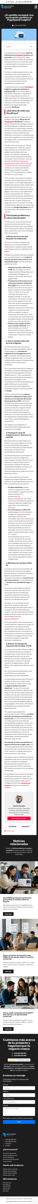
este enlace (21, 514)
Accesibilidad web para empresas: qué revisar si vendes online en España (17, 899)
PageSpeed (20, 55)
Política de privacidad (25, 1118)
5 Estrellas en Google (23, 1060)
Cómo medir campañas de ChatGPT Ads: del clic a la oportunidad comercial (18, 1015)
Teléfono (5, 1091)
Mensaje (5, 1105)
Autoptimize (18, 498)
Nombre (5, 1084)
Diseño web (10, 831)
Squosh (15, 388)
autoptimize (15, 619)
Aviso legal (9, 1201)
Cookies (29, 1201)
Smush (12, 507)
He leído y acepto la (19, 1118)
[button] (31, 46)
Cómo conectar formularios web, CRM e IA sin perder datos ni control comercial (18, 957)
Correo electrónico (8, 1098)
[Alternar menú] (35, 6)
